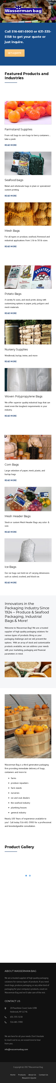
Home (12, 1075)
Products (22, 1075)
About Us (32, 1075)
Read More (11, 145)
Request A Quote (29, 1078)
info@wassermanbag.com (16, 1049)
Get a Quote (14, 53)
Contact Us (43, 1075)
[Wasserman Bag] (23, 9)
